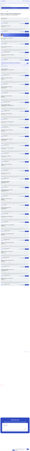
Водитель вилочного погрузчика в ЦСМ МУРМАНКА (6, 199)
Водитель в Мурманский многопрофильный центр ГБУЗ (7, 130)
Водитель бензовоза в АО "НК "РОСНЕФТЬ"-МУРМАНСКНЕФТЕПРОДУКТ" (7, 190)
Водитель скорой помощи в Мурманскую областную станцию (6, 87)
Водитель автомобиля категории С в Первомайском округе (6, 208)
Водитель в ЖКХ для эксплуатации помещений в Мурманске (7, 225)
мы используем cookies (20, 449)
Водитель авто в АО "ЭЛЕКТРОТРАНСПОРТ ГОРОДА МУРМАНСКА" (7, 139)
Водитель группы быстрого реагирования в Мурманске (7, 278)
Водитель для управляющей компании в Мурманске (6, 96)
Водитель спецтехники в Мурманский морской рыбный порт (7, 234)
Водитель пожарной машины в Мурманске (7, 216)
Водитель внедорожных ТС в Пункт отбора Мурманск (7, 251)
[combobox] (15, 4)
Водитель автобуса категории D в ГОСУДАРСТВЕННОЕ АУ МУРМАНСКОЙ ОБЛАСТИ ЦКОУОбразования (7, 105)
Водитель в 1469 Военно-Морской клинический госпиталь (7, 243)
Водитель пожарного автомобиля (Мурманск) (7, 121)
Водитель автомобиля (4, 18)
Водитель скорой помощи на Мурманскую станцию (7, 78)
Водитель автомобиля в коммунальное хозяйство (6, 164)
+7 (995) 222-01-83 (6, 35)
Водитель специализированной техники (6, 46)
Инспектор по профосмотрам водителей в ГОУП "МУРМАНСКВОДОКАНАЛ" (7, 269)
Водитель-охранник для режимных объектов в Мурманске (7, 260)
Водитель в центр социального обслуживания (7, 54)
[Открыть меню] (1, 1)
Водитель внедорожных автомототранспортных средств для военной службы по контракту (7, 69)
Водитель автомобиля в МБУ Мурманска (6, 113)
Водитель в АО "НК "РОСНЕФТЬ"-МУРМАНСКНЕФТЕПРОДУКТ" (5, 182)
